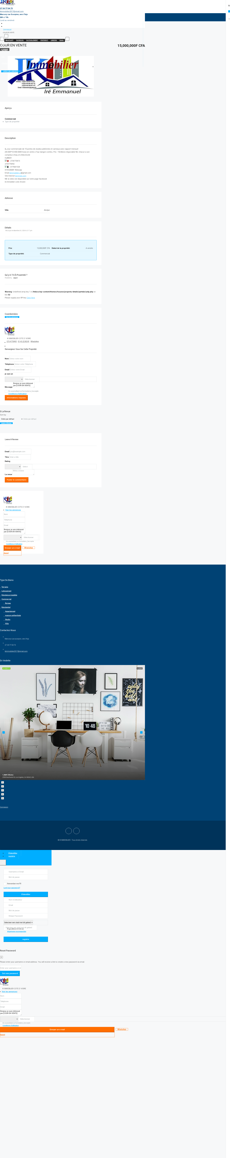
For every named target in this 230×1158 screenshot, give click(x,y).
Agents (4, 31)
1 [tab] (2, 782)
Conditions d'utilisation (17, 394)
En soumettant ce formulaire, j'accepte (23, 392)
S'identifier (25, 894)
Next (141, 732)
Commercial (6, 599)
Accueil (5, 18)
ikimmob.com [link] (20, 176)
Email (7, 370)
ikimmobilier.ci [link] (15, 173)
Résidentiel (6, 607)
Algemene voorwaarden (16, 931)
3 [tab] (2, 790)
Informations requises (16, 398)
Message (8, 387)
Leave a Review (6, 423)
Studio (7, 619)
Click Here (31, 298)
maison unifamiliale (13, 615)
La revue (8, 474)
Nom (7, 359)
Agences (5, 24)
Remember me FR (14, 884)
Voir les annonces (12, 317)
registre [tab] (11, 856)
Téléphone (9, 364)
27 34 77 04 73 (6, 8)
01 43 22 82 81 (23, 341)
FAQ (3, 57)
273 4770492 (12, 341)
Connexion (4, 807)
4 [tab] (2, 794)
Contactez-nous (8, 63)
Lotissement (6, 591)
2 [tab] (2, 786)
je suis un (9, 374)
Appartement (10, 611)
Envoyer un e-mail (12, 548)
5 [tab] (2, 798)
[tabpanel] (72, 722)
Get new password (10, 973)
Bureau (8, 603)
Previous (3, 732)
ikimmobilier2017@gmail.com (12, 11)
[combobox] (31, 379)
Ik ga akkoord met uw (16, 930)
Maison (4, 44)
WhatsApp (35, 341)
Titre (7, 457)
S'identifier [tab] (12, 853)
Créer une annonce (10, 71)
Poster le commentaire (16, 480)
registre (25, 939)
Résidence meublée (9, 37)
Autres (4, 50)
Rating (7, 461)
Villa (7, 624)
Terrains (5, 587)
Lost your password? (12, 888)
